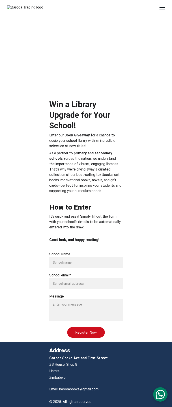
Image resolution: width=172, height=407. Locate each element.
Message (56, 296)
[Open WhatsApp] (160, 394)
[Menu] (162, 9)
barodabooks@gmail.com (79, 389)
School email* (60, 275)
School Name (59, 254)
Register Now (86, 332)
